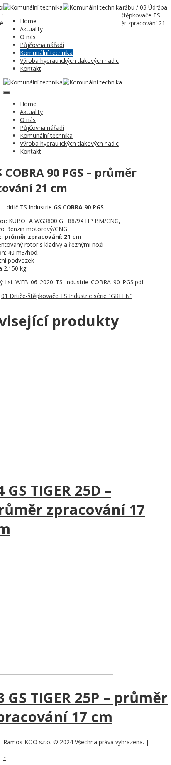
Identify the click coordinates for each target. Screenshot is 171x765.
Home (28, 21)
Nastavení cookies (24, 750)
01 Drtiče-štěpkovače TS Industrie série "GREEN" (66, 296)
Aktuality (31, 29)
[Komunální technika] (33, 7)
